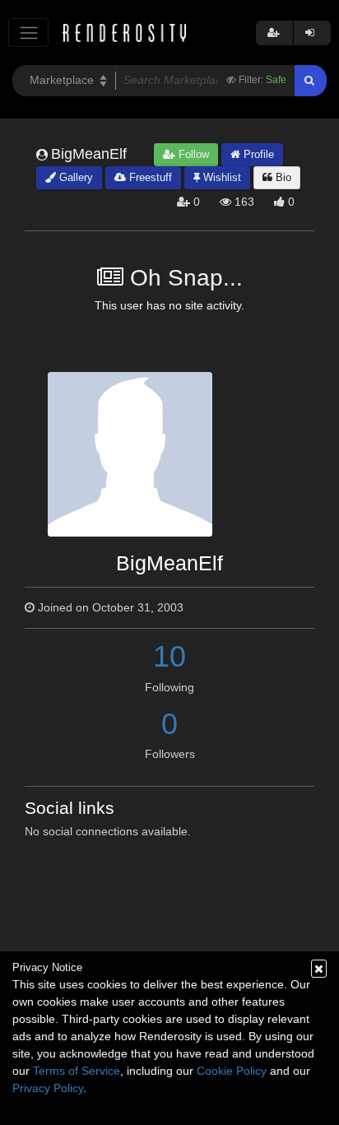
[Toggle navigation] (28, 32)
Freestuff (149, 177)
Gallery (74, 177)
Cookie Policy (232, 1070)
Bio (281, 177)
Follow (192, 154)
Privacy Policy (47, 1088)
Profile (257, 154)
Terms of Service (76, 1070)
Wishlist (220, 177)
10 (169, 656)
